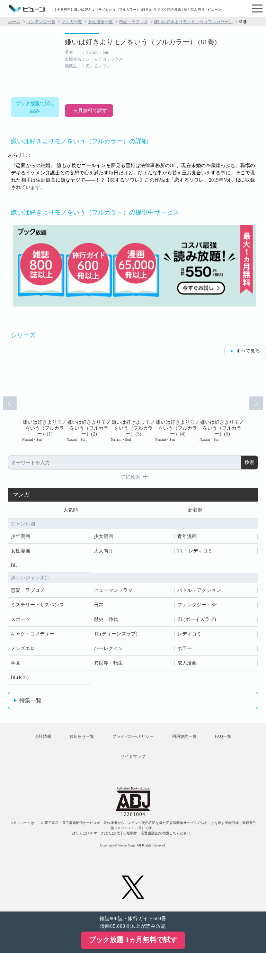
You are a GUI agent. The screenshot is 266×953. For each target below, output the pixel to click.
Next (256, 403)
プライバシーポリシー (133, 736)
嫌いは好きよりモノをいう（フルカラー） (193, 21)
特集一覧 (30, 700)
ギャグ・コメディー (32, 633)
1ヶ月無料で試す (89, 110)
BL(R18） (21, 677)
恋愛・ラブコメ (133, 21)
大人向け (103, 550)
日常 (99, 604)
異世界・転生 (108, 663)
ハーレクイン (108, 648)
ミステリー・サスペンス (37, 604)
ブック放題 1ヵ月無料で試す (133, 939)
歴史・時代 (106, 619)
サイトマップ (133, 756)
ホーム (14, 21)
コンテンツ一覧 (40, 21)
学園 (15, 663)
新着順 (195, 510)
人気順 (70, 510)
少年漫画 (20, 536)
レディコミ (189, 633)
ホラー (184, 648)
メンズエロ (23, 648)
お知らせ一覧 (81, 736)
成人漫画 (187, 663)
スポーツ (20, 619)
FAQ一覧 (223, 736)
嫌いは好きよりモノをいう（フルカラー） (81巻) (141, 42)
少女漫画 (103, 536)
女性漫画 (20, 550)
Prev (10, 403)
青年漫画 (187, 536)
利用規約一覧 (184, 736)
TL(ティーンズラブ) (116, 633)
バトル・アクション (199, 590)
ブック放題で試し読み (35, 107)
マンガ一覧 (71, 21)
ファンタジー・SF (197, 604)
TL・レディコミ (195, 550)
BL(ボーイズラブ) (196, 619)
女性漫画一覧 (100, 21)
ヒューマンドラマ (113, 590)
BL (14, 565)
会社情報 (43, 736)
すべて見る (248, 351)
